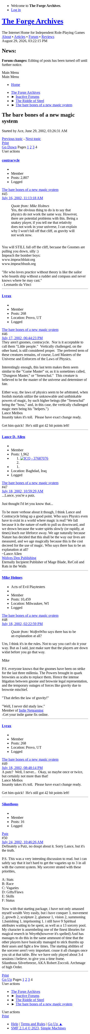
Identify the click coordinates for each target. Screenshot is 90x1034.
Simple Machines (53, 1028)
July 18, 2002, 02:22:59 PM (22, 624)
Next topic (33, 139)
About (6, 37)
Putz (5, 834)
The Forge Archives (32, 21)
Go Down (9, 147)
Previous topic (12, 139)
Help (14, 1024)
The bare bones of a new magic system (30, 190)
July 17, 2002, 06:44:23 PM (22, 338)
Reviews (48, 37)
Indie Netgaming (31, 710)
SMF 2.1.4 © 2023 (25, 1028)
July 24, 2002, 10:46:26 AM (22, 842)
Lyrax (6, 296)
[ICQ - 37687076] (34, 458)
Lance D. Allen (13, 437)
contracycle (11, 160)
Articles (19, 37)
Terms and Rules (33, 1024)
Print (5, 143)
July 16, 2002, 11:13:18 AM (22, 198)
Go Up (7, 979)
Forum (33, 37)
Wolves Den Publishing (19, 558)
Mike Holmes (12, 577)
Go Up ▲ (55, 1024)
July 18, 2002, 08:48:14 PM (22, 768)
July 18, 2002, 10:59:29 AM (22, 491)
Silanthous (10, 804)
